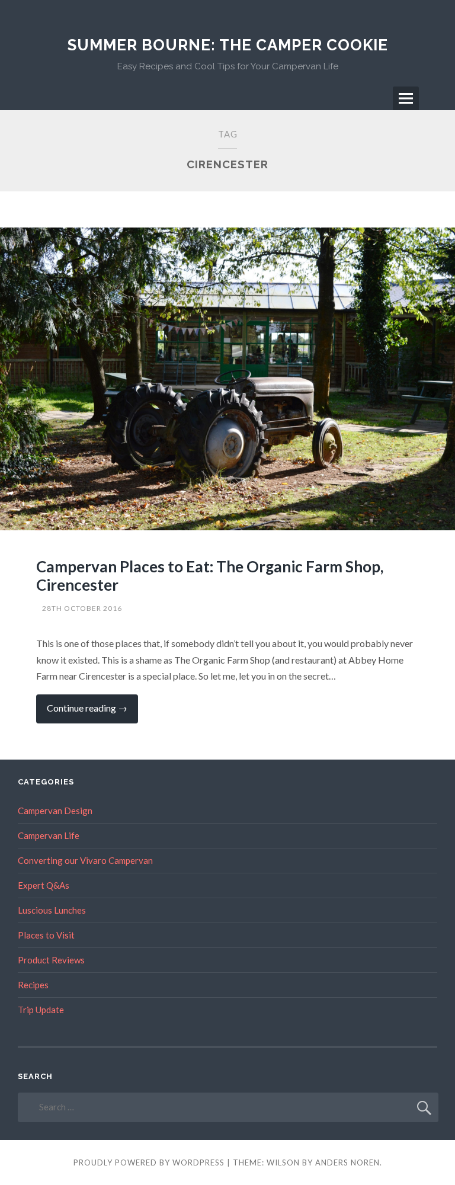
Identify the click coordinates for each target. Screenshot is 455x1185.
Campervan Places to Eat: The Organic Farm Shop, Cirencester (209, 575)
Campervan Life (48, 835)
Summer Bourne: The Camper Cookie (228, 45)
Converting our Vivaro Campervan (85, 860)
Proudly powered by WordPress (149, 1162)
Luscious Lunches (52, 910)
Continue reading (92, 712)
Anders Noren (347, 1162)
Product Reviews (51, 960)
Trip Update (41, 1009)
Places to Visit (46, 935)
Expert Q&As (43, 885)
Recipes (33, 984)
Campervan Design (55, 810)
